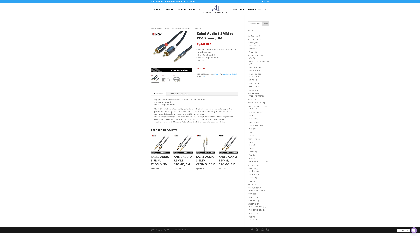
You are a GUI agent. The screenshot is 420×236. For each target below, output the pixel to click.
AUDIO (173, 29)
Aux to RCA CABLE (230, 74)
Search (265, 24)
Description (158, 94)
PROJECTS (182, 9)
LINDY (204, 77)
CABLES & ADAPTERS (163, 29)
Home (153, 29)
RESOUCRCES (194, 9)
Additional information (179, 94)
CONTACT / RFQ (254, 9)
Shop (234, 9)
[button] (189, 35)
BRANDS (169, 9)
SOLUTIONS (158, 9)
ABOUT (242, 9)
